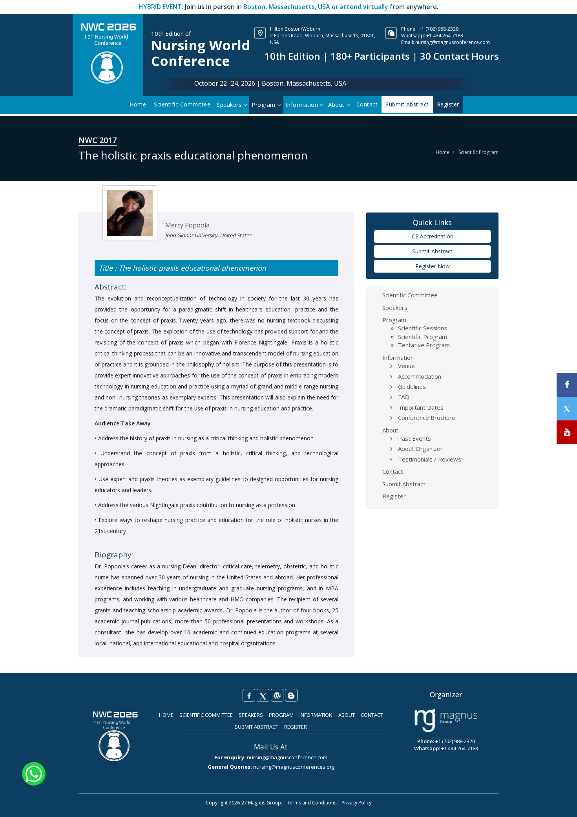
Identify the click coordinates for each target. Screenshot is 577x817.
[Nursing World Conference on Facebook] (249, 695)
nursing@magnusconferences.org (293, 766)
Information (303, 104)
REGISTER (295, 726)
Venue (406, 366)
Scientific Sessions (422, 328)
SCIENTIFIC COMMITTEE (206, 714)
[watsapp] (34, 773)
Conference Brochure (426, 417)
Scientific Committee (182, 104)
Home (138, 104)
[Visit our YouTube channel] (567, 432)
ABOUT (346, 714)
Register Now (432, 266)
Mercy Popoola (187, 225)
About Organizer (420, 448)
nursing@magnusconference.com (452, 42)
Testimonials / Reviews (429, 459)
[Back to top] (559, 803)
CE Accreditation (432, 236)
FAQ (403, 397)
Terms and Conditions (311, 802)
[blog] (291, 695)
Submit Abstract (432, 251)
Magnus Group (264, 802)
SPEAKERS (251, 714)
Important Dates (421, 407)
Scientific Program (478, 152)
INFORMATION (315, 714)
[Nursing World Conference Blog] (277, 695)
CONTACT (372, 714)
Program (264, 104)
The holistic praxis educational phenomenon (191, 268)
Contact (367, 104)
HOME (166, 714)
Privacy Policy (356, 802)
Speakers (230, 104)
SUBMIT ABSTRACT (256, 726)
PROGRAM (281, 714)
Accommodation (419, 376)
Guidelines (412, 386)
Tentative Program (424, 345)
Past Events (414, 438)
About (337, 104)
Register (394, 496)
